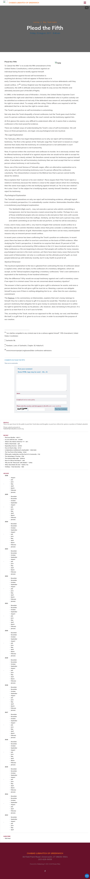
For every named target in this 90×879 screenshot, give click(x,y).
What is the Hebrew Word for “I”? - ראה (16, 441)
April (12, 486)
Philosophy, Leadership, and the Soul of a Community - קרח (22, 454)
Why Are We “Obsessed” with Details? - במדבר (18, 462)
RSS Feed (7, 838)
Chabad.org (40, 864)
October (13, 500)
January (13, 492)
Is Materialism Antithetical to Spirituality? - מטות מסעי (20, 450)
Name (18, 393)
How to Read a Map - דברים (13, 448)
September (14, 503)
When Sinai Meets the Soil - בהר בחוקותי (16, 464)
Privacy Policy (56, 864)
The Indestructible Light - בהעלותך (15, 458)
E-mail (26, 400)
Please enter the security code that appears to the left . (39, 406)
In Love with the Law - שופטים (13, 439)
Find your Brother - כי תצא (12, 437)
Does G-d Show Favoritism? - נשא (15, 460)
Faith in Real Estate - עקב (12, 444)
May (12, 484)
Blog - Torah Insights (50, 22)
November (14, 498)
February (13, 490)
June (12, 482)
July (12, 479)
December (14, 496)
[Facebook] (45, 871)
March (12, 488)
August (13, 477)
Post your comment (25, 369)
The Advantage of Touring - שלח (14, 456)
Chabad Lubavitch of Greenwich (24, 3)
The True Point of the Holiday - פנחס (15, 452)
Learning (36, 22)
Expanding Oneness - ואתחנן (13, 446)
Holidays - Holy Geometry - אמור (14, 467)
